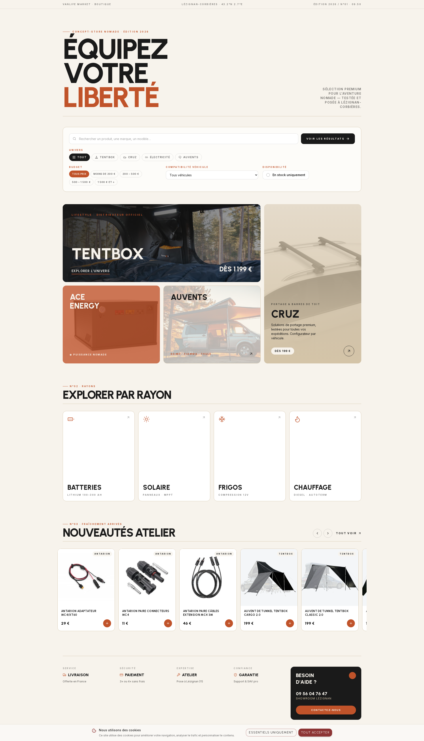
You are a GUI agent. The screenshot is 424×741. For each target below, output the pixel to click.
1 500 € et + (106, 182)
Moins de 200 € (104, 173)
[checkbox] (268, 175)
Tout (82, 157)
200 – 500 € (131, 173)
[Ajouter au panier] (107, 623)
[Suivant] (328, 533)
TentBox (107, 157)
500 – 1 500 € (81, 182)
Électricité (160, 157)
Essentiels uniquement (271, 732)
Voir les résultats (325, 138)
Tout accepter (315, 732)
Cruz (132, 157)
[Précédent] (317, 533)
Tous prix (79, 173)
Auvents (190, 157)
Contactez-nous (326, 710)
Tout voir (346, 533)
